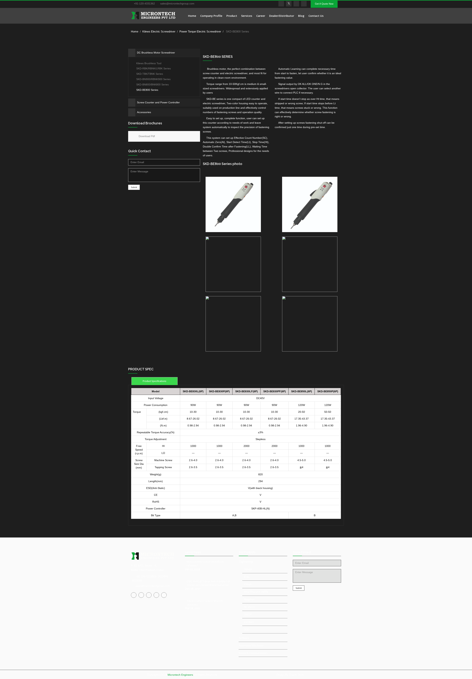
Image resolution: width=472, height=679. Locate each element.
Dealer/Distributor (281, 16)
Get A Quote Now (324, 3)
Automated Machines (251, 645)
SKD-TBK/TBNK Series (149, 73)
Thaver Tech (296, 674)
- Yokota (247, 569)
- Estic (246, 576)
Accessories (144, 112)
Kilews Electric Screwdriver (158, 31)
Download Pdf (147, 136)
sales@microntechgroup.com (176, 3)
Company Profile (211, 16)
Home (192, 16)
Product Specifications (154, 381)
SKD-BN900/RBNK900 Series (153, 79)
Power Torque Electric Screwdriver (200, 31)
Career (260, 16)
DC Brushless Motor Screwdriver (156, 52)
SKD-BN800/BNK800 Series (152, 84)
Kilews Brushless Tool (148, 63)
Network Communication (253, 653)
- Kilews (246, 584)
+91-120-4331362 (144, 3)
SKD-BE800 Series (147, 89)
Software (244, 637)
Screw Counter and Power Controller (158, 102)
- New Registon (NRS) (255, 591)
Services (246, 16)
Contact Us (316, 16)
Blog (301, 16)
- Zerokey (248, 621)
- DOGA (247, 614)
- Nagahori (248, 599)
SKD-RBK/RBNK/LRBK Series (153, 68)
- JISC (246, 629)
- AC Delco (248, 606)
